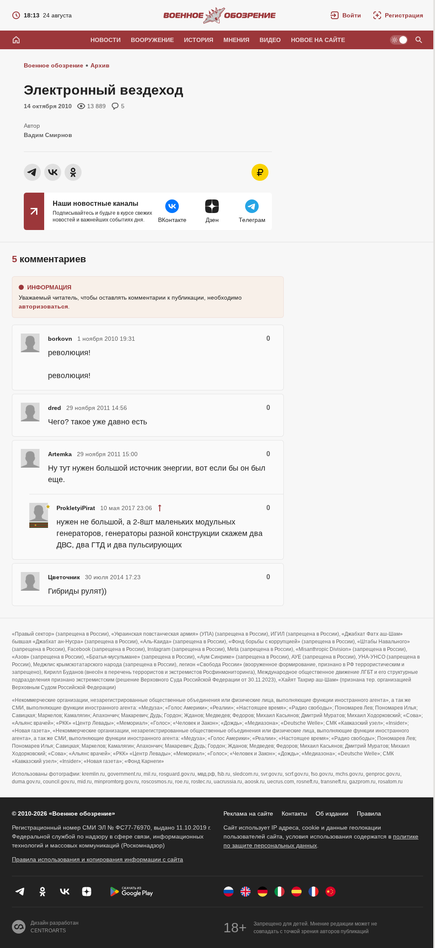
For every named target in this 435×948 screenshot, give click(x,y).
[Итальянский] (279, 891)
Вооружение (152, 39)
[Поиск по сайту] (419, 40)
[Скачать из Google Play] (131, 891)
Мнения (236, 39)
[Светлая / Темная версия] (399, 40)
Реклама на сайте (248, 813)
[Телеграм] (20, 891)
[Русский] (228, 891)
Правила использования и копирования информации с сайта (97, 859)
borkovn (60, 338)
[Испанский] (296, 891)
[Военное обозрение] (220, 15)
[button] (345, 15)
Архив (100, 65)
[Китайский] (330, 891)
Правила (369, 813)
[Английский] (245, 891)
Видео (270, 39)
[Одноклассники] (42, 891)
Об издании (332, 813)
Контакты (294, 813)
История (198, 39)
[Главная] (16, 40)
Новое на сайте (318, 39)
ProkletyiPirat (75, 508)
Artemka (60, 454)
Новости (105, 39)
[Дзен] (86, 891)
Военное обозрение (53, 65)
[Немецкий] (262, 891)
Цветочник (64, 577)
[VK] (64, 891)
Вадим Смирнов (48, 135)
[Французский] (313, 891)
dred (54, 407)
